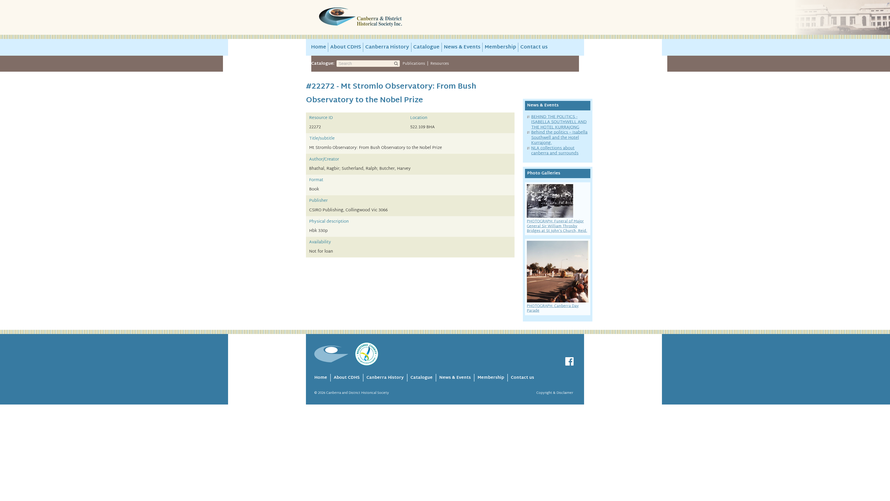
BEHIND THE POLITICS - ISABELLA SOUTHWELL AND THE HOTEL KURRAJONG (559, 122)
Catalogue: (322, 63)
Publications (414, 63)
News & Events (462, 47)
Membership (500, 47)
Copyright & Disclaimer (554, 393)
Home (318, 47)
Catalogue (426, 47)
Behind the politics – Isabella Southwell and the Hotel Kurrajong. (559, 138)
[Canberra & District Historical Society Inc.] (377, 17)
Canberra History (387, 47)
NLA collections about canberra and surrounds (554, 151)
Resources (439, 63)
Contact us (534, 47)
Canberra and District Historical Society (357, 393)
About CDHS (345, 47)
